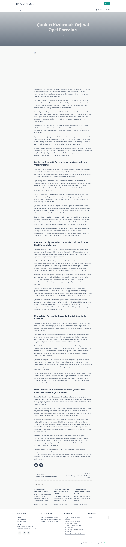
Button (106, 4)
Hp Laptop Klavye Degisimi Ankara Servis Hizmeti (82, 491)
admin (59, 35)
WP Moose (106, 543)
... (48, 501)
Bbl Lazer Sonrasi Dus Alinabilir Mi (75, 534)
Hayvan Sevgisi (25, 3)
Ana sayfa (19, 10)
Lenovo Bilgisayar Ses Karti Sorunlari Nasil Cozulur (61, 491)
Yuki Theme (92, 543)
